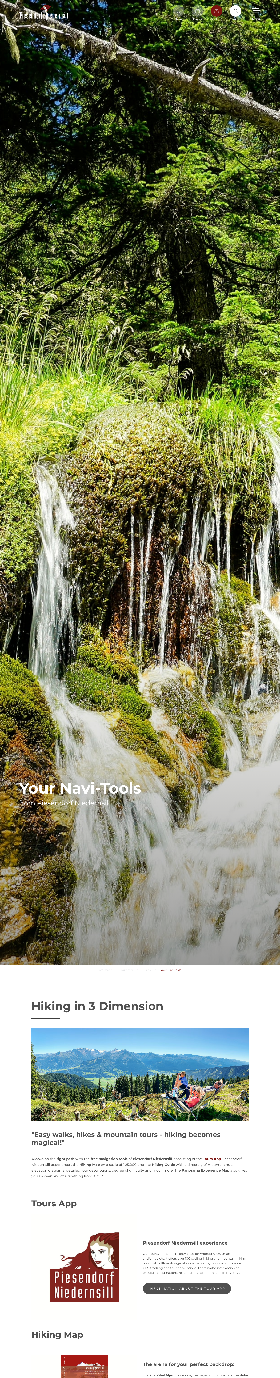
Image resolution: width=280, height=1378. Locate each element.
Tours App (212, 1159)
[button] (256, 13)
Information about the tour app (187, 1288)
